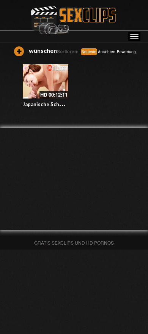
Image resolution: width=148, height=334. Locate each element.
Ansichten (106, 51)
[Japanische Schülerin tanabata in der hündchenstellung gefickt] (45, 81)
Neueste (89, 51)
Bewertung (126, 51)
